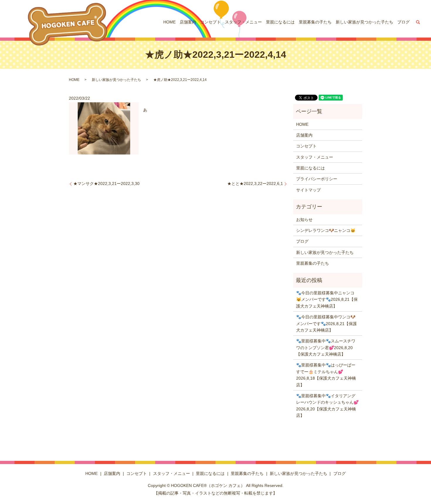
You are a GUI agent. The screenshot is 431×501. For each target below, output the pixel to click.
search (418, 22)
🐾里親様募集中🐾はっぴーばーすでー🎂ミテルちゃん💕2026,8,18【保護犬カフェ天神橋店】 (326, 375)
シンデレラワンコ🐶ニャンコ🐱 (325, 230)
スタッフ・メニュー (243, 22)
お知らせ (304, 219)
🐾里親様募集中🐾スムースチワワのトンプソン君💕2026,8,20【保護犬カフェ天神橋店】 (325, 347)
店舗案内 (188, 22)
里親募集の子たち (315, 22)
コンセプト (210, 22)
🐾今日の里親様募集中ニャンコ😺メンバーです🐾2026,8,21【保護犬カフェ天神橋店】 (327, 299)
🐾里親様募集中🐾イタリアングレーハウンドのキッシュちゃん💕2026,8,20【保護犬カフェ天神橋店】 (327, 405)
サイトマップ (308, 190)
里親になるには (280, 22)
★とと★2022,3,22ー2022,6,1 (255, 183)
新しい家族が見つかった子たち (364, 22)
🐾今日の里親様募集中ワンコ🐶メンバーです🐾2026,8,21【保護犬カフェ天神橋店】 (326, 323)
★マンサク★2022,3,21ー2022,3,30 (106, 183)
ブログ (403, 22)
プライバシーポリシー (316, 178)
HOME (169, 22)
